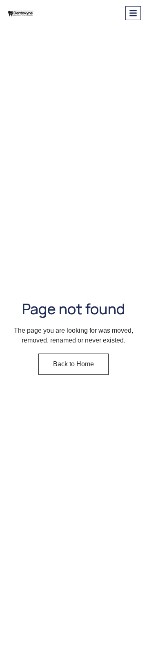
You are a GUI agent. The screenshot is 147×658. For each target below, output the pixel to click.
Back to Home (73, 364)
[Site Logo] (21, 12)
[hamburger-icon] (133, 13)
